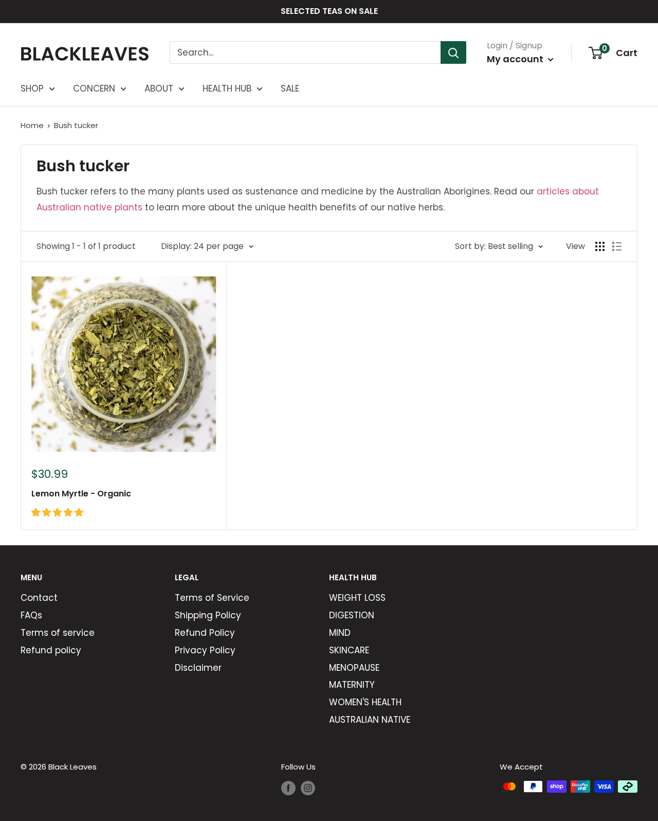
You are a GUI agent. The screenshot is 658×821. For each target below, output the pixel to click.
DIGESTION (351, 615)
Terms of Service (212, 598)
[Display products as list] (617, 246)
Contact (39, 598)
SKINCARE (349, 650)
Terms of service (58, 633)
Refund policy (51, 650)
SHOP (32, 88)
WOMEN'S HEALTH (365, 702)
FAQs (31, 615)
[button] (58, 512)
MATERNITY (352, 685)
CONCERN (94, 88)
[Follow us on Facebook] (288, 787)
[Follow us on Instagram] (308, 787)
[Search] (453, 52)
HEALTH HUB (227, 88)
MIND (340, 633)
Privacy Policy (205, 650)
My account (516, 58)
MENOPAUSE (354, 668)
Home (32, 125)
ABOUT (158, 88)
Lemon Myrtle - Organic (81, 493)
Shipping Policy (208, 615)
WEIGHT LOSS (357, 598)
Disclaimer (198, 668)
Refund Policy (205, 633)
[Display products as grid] (600, 246)
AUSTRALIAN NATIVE (369, 719)
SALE (290, 88)
